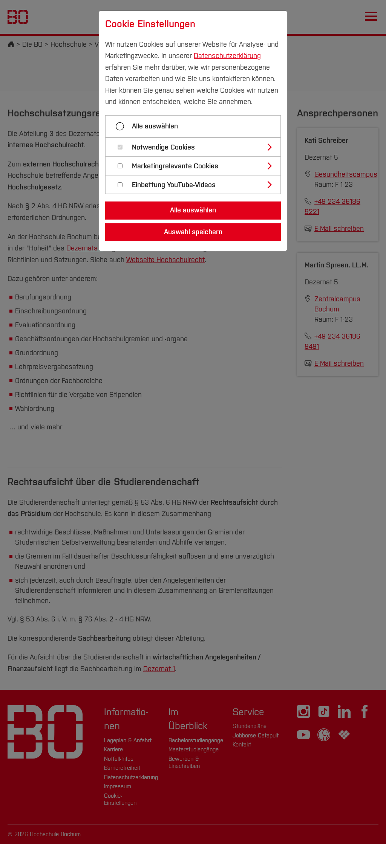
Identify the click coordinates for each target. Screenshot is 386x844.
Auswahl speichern (193, 232)
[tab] (196, 146)
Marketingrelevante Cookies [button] (175, 166)
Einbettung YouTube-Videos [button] (174, 185)
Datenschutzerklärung (227, 56)
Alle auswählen (155, 126)
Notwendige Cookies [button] (163, 147)
